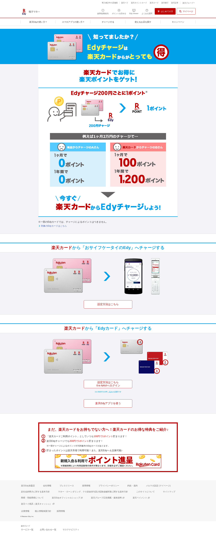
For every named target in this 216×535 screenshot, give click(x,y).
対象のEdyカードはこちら (54, 226)
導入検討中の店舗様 (110, 3)
